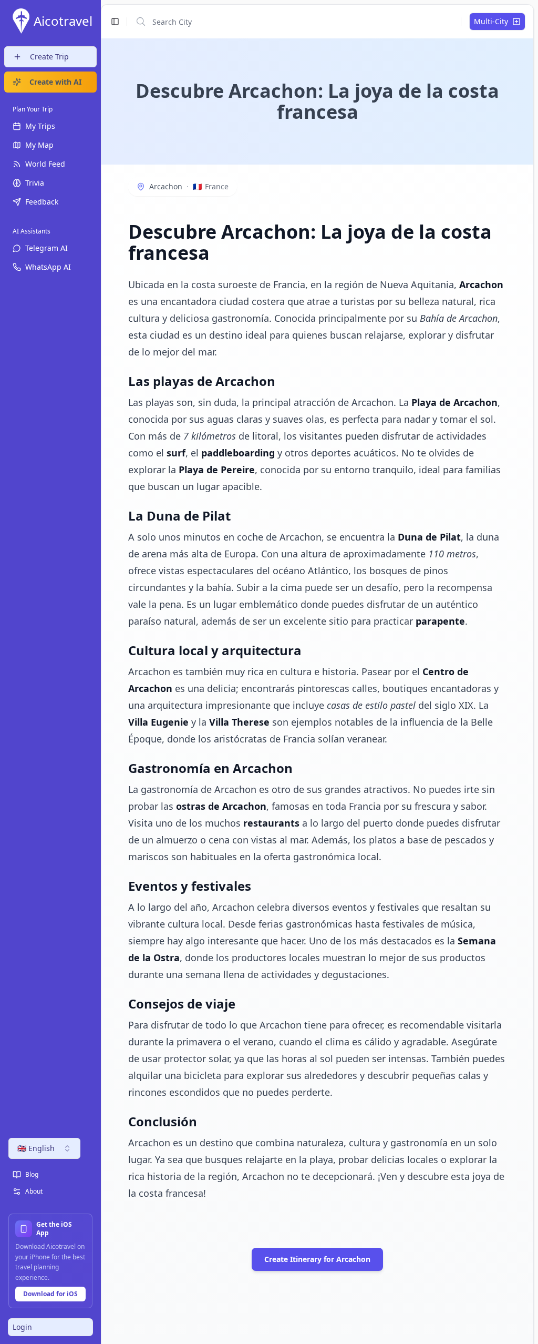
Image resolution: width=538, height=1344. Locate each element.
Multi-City (491, 21)
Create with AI (55, 82)
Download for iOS (50, 1293)
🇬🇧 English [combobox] (36, 1148)
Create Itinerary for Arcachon (317, 1259)
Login (22, 1327)
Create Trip (49, 57)
